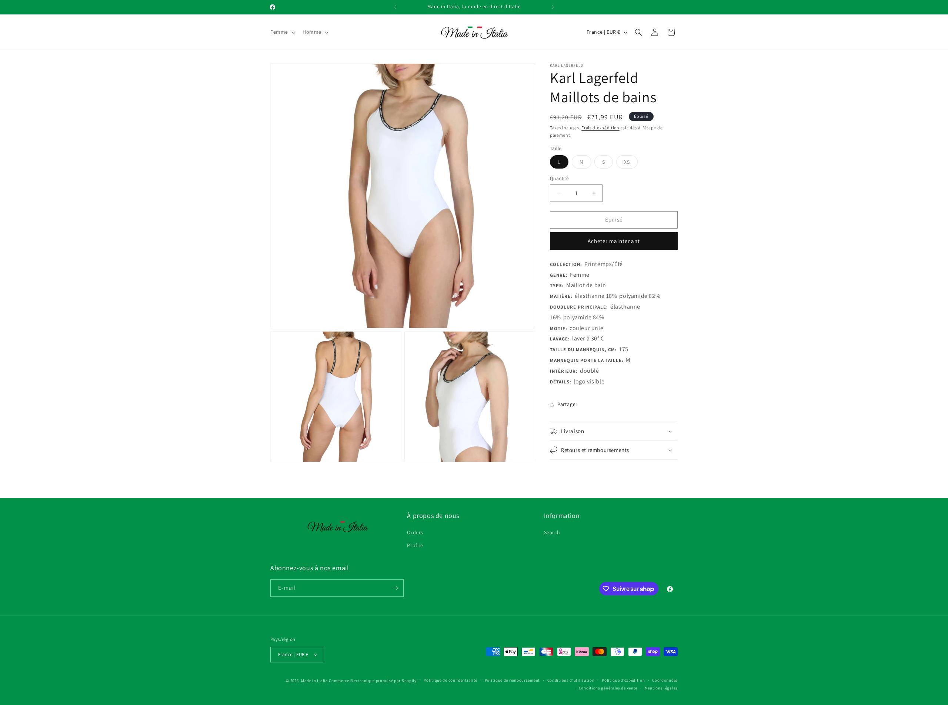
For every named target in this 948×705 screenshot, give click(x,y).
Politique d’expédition (623, 680)
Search (552, 532)
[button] (282, 32)
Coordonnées (665, 680)
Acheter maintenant (614, 241)
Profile (415, 545)
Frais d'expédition (600, 127)
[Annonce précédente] (395, 7)
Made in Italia (314, 680)
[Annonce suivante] (553, 7)
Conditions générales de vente (608, 688)
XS (631, 163)
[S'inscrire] (395, 588)
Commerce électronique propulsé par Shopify (372, 680)
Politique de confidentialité (450, 680)
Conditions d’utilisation (571, 680)
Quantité (559, 178)
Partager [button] (567, 404)
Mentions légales (661, 688)
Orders (415, 532)
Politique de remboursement (512, 680)
